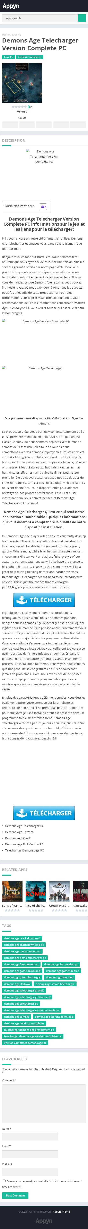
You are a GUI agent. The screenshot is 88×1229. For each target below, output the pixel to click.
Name (6, 1128)
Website (7, 1163)
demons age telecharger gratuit (24, 990)
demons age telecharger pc (21, 1003)
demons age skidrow (17, 984)
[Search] (82, 18)
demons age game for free (62, 971)
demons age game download (22, 971)
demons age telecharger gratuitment (27, 997)
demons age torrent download (54, 1016)
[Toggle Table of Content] (41, 206)
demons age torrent (16, 1016)
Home (6, 34)
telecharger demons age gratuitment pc (29, 1030)
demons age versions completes (24, 1023)
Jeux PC (16, 34)
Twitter (27, 124)
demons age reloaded (59, 977)
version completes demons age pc (25, 1043)
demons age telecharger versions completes (31, 1010)
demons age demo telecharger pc (25, 958)
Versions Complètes (29, 57)
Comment (9, 1080)
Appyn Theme (61, 1211)
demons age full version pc (61, 964)
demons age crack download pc (24, 945)
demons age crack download (22, 938)
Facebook (10, 124)
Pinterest (44, 124)
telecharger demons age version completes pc (32, 1036)
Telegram (61, 124)
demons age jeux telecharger (22, 977)
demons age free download (21, 964)
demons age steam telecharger (55, 984)
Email (6, 1146)
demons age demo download (22, 951)
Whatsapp (78, 124)
